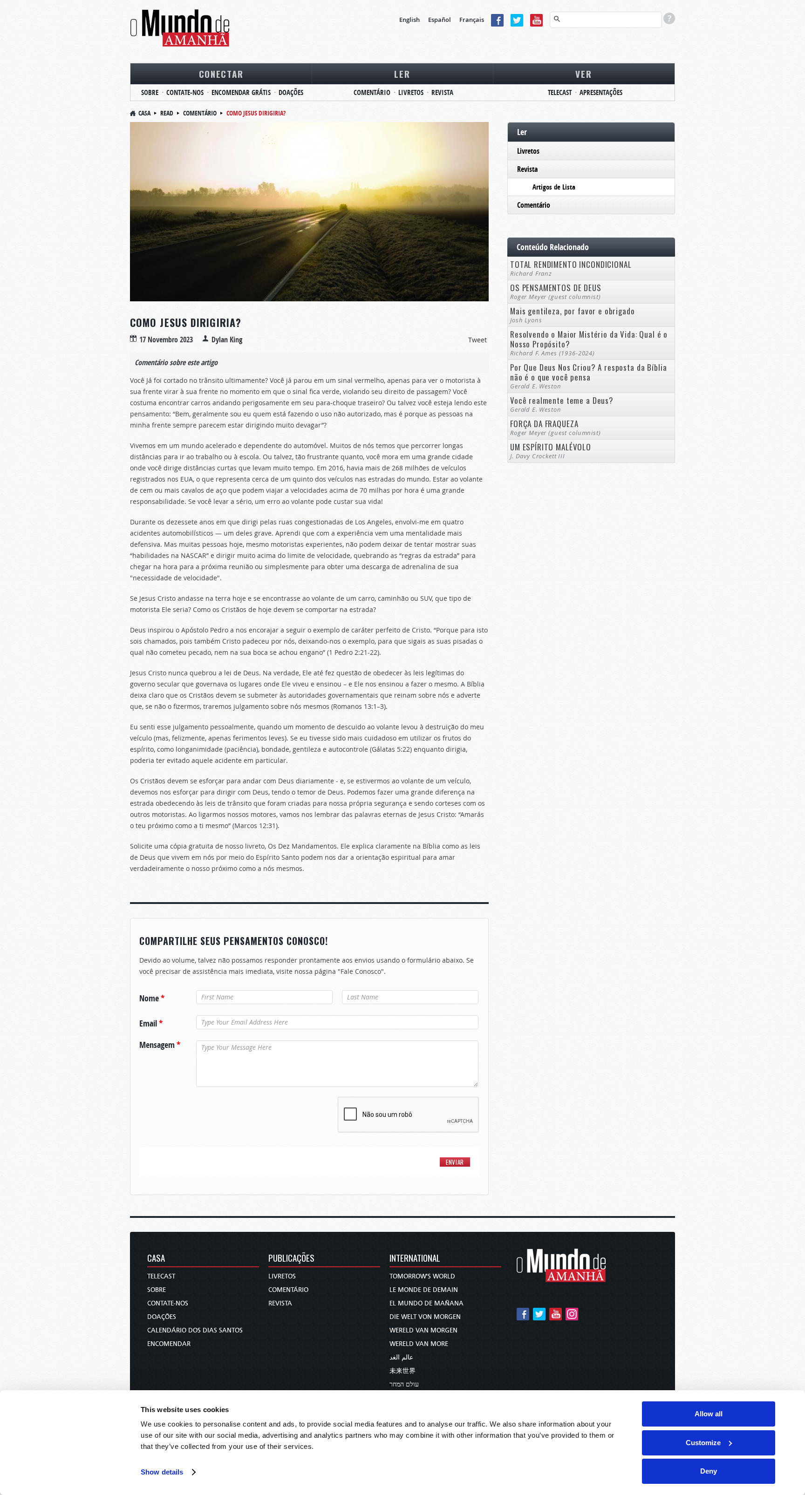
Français (471, 19)
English (409, 19)
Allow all (709, 1414)
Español (439, 19)
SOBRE (149, 92)
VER (583, 73)
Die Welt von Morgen (425, 1317)
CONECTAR (221, 73)
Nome (151, 998)
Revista (527, 169)
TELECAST (560, 92)
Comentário (200, 113)
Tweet (477, 339)
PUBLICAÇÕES (291, 1258)
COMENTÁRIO (372, 92)
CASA (156, 1258)
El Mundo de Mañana (426, 1303)
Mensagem (159, 1045)
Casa (144, 113)
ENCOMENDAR (169, 1344)
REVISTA (442, 92)
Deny (708, 1471)
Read (166, 113)
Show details (162, 1472)
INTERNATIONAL (414, 1258)
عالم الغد (401, 1357)
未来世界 (402, 1371)
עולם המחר (404, 1384)
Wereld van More (418, 1344)
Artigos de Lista (553, 187)
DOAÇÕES (291, 92)
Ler (522, 132)
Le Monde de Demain (423, 1290)
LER (402, 73)
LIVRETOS (410, 92)
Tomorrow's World (422, 1276)
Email (151, 1023)
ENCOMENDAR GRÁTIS (241, 92)
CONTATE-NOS (185, 92)
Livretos (528, 151)
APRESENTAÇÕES (601, 92)
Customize (703, 1443)
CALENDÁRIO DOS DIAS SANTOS (195, 1330)
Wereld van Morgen (423, 1330)
